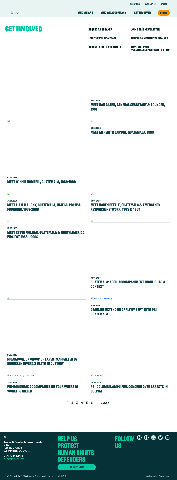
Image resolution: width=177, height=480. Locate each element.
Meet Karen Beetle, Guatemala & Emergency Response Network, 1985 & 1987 (125, 207)
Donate (163, 12)
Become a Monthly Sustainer (149, 38)
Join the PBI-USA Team (102, 38)
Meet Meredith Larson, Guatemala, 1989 (122, 132)
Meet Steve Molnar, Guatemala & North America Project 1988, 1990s (45, 234)
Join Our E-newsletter (145, 29)
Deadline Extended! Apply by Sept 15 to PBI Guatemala (124, 312)
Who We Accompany (113, 12)
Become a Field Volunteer (105, 47)
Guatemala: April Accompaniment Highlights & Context (128, 284)
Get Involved (142, 12)
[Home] (20, 13)
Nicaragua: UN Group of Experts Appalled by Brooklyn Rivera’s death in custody (42, 361)
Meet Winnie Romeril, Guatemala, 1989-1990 (41, 181)
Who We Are (85, 12)
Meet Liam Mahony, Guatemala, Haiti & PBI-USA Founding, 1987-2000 (43, 207)
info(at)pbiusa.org (14, 458)
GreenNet (164, 476)
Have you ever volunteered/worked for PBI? (150, 48)
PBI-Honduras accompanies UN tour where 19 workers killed (42, 389)
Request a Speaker (100, 29)
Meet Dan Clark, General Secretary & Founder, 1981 (128, 107)
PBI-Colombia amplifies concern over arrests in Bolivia (129, 389)
